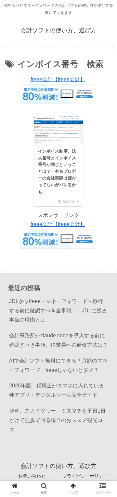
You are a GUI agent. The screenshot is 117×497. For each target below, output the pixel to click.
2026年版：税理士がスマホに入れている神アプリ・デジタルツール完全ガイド (56, 390)
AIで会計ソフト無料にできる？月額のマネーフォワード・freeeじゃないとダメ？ (58, 365)
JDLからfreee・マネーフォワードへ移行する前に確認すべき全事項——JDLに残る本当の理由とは (58, 310)
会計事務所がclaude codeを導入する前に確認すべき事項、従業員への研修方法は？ (59, 340)
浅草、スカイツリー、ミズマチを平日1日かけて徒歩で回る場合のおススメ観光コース (58, 420)
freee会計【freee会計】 (58, 79)
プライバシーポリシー (85, 476)
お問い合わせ (32, 476)
